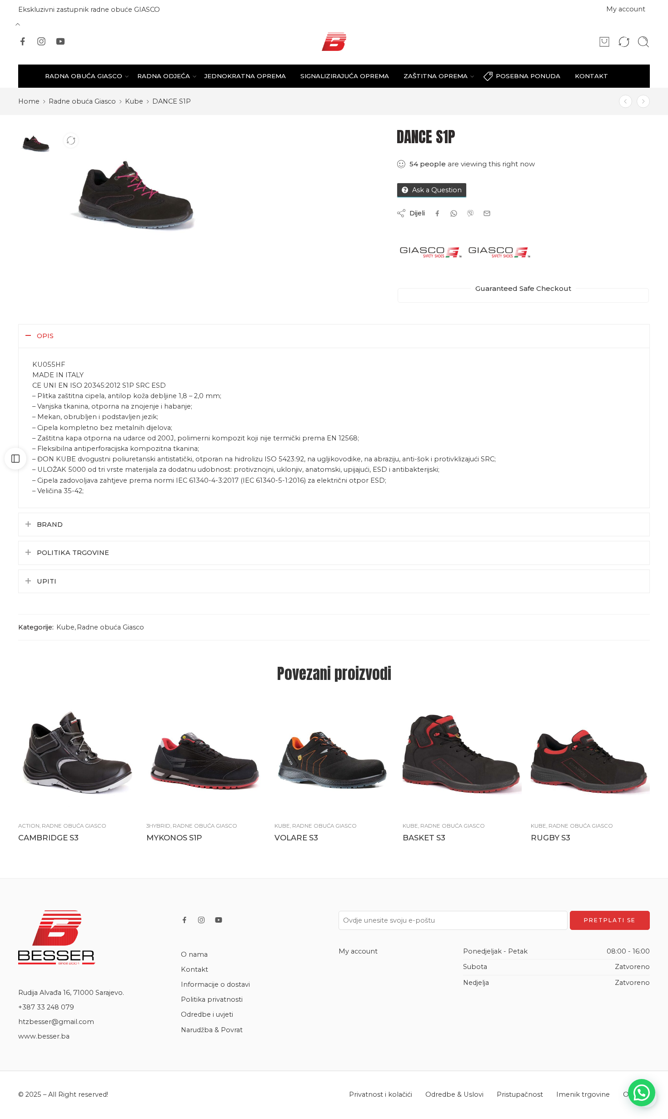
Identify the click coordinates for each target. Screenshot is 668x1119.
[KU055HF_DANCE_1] (36, 142)
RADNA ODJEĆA (163, 76)
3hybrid (158, 826)
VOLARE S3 (296, 837)
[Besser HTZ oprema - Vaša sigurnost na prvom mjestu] (334, 42)
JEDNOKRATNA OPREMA (245, 76)
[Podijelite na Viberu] (454, 213)
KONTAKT (591, 76)
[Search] (643, 41)
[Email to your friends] (487, 213)
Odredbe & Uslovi (454, 1094)
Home (29, 101)
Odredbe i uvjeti (207, 1014)
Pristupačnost (520, 1094)
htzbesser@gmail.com (56, 1022)
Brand (50, 524)
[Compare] (71, 140)
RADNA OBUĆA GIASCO (83, 76)
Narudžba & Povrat (212, 1030)
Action (29, 826)
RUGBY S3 (550, 837)
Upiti (46, 581)
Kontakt (194, 969)
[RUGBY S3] (590, 755)
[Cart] (604, 41)
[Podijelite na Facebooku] (437, 213)
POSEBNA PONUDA (528, 76)
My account (625, 9)
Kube (134, 101)
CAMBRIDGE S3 (48, 837)
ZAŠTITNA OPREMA (436, 76)
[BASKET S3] (625, 101)
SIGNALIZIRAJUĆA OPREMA (344, 76)
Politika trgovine (73, 553)
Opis (45, 336)
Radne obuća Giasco (82, 101)
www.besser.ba (44, 1036)
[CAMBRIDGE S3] (77, 755)
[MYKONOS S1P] (205, 755)
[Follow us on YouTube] (60, 41)
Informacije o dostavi (215, 984)
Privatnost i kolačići (380, 1094)
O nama (194, 954)
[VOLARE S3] (334, 755)
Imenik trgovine (583, 1094)
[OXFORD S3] (643, 101)
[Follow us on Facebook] (22, 41)
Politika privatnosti (212, 999)
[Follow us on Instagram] (41, 41)
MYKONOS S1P (174, 837)
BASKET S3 (424, 837)
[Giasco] (431, 252)
